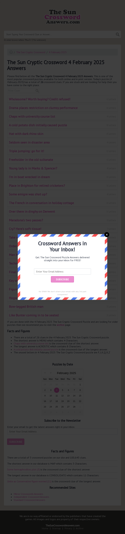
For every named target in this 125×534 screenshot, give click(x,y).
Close (106, 234)
